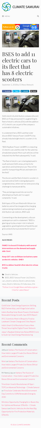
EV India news (26, 284)
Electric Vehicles (11, 274)
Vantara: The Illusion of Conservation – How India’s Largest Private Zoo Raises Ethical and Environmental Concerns (20, 353)
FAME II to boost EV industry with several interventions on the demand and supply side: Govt (19, 248)
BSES (7, 277)
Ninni (4, 361)
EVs (33, 284)
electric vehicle (12, 281)
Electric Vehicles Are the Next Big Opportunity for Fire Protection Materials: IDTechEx (19, 411)
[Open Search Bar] (38, 16)
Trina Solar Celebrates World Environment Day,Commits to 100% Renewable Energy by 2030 (19, 393)
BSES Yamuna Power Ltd (19, 277)
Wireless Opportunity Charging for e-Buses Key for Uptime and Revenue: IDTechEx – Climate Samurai (20, 405)
